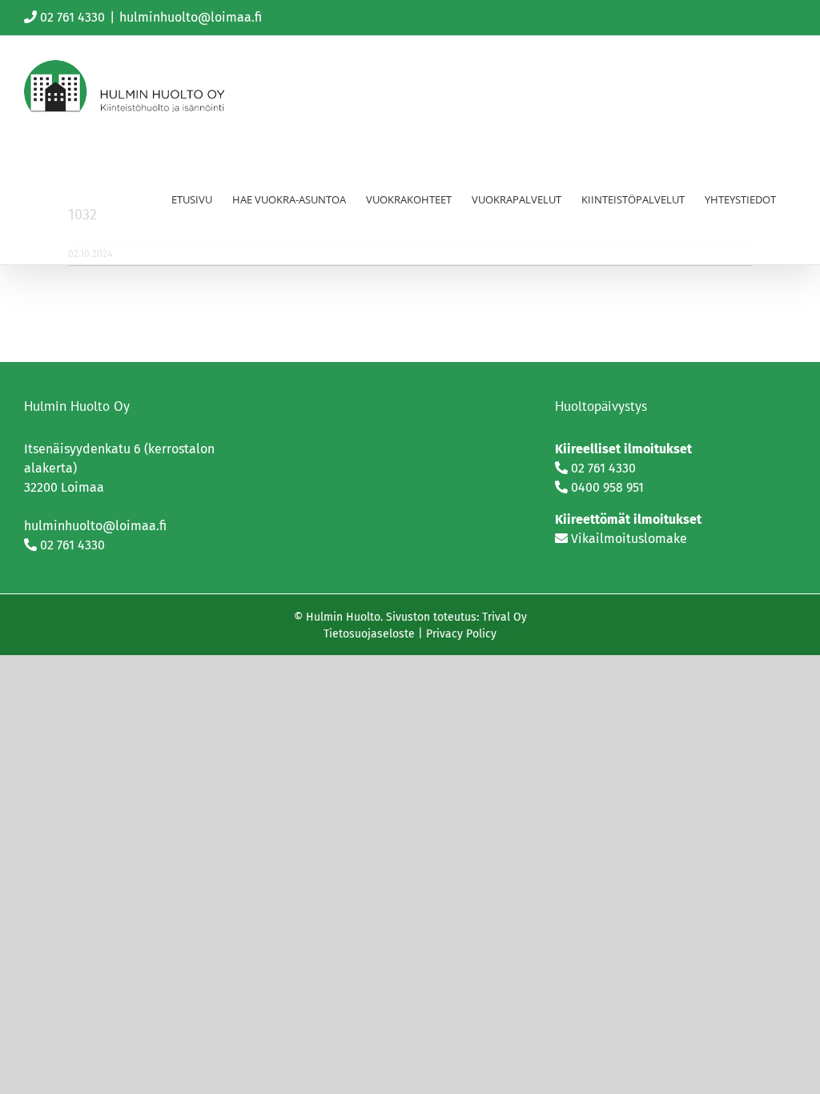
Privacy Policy (461, 634)
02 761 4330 (72, 17)
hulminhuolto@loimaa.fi (190, 17)
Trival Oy (504, 617)
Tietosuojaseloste (369, 634)
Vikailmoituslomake (629, 538)
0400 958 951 (607, 487)
